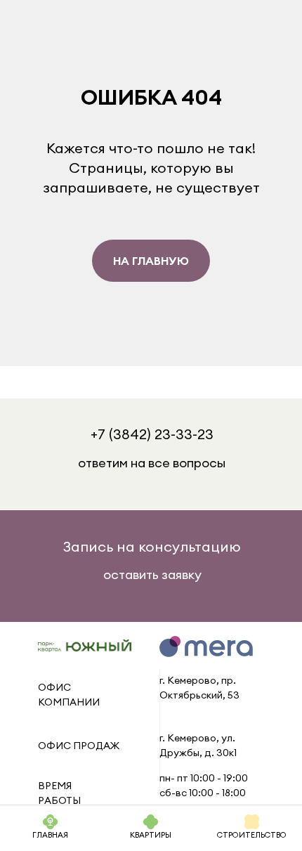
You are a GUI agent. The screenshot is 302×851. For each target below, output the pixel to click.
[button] (152, 546)
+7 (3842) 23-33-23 (152, 434)
